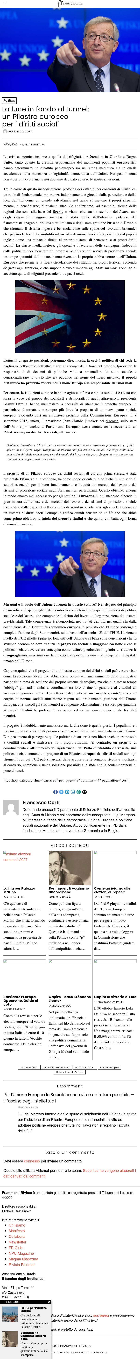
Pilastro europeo (84, 1067)
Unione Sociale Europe (69, 1072)
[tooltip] (55, 792)
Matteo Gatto (14, 897)
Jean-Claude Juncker (56, 1067)
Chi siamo (17, 1225)
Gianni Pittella (28, 1067)
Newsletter (17, 1241)
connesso (32, 1160)
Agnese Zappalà (60, 897)
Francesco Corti (20, 131)
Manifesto (17, 1230)
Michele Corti (104, 897)
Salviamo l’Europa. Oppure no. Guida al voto (20, 1000)
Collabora (17, 1236)
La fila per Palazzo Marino (19, 890)
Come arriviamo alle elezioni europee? (112, 890)
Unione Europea (109, 1067)
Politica (9, 100)
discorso (112, 420)
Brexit (58, 211)
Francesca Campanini (109, 1002)
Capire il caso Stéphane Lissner (70, 999)
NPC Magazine (21, 1253)
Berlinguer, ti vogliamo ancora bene (69, 890)
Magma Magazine (23, 1258)
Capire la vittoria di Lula (115, 997)
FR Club (15, 1247)
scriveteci (101, 1315)
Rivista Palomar (22, 1264)
